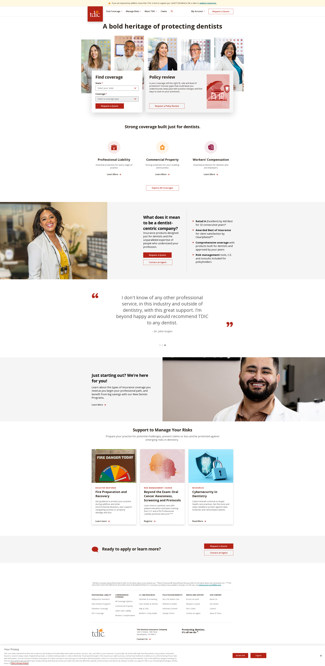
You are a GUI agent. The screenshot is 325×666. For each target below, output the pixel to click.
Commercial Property (124, 606)
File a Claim (191, 608)
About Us (213, 599)
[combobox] (117, 88)
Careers (213, 608)
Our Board (214, 604)
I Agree (258, 655)
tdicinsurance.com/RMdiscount (210, 585)
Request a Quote (220, 11)
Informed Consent (169, 608)
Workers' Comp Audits (148, 613)
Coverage (101, 94)
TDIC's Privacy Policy (19, 663)
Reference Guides (169, 604)
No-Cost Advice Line (170, 599)
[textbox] (117, 88)
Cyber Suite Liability (123, 611)
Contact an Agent (158, 262)
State (99, 83)
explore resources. (208, 3)
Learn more (101, 521)
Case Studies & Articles (148, 604)
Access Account (192, 599)
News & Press (215, 613)
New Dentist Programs (101, 604)
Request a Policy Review (167, 106)
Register (148, 521)
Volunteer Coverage (100, 608)
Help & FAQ (144, 608)
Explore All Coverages (162, 187)
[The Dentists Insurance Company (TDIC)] (95, 14)
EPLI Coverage (98, 613)
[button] (160, 345)
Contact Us (142, 639)
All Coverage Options (124, 601)
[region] (162, 655)
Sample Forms (168, 613)
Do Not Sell (240, 655)
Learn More (112, 174)
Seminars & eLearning (148, 599)
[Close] (321, 656)
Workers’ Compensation (125, 615)
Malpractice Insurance (101, 599)
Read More (197, 521)
